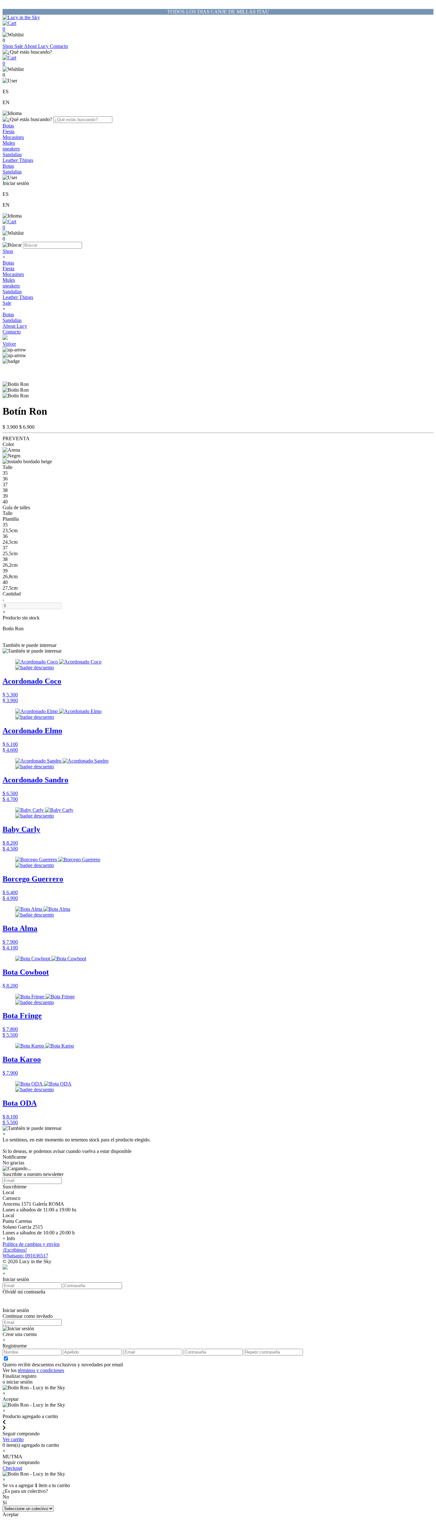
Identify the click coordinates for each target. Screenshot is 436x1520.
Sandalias (12, 154)
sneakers (11, 148)
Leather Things (18, 160)
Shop (8, 46)
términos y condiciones (41, 1370)
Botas (8, 125)
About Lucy (37, 46)
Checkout (12, 1468)
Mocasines (13, 137)
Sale (19, 46)
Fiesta (8, 131)
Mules (9, 143)
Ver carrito (13, 1439)
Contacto (59, 46)
